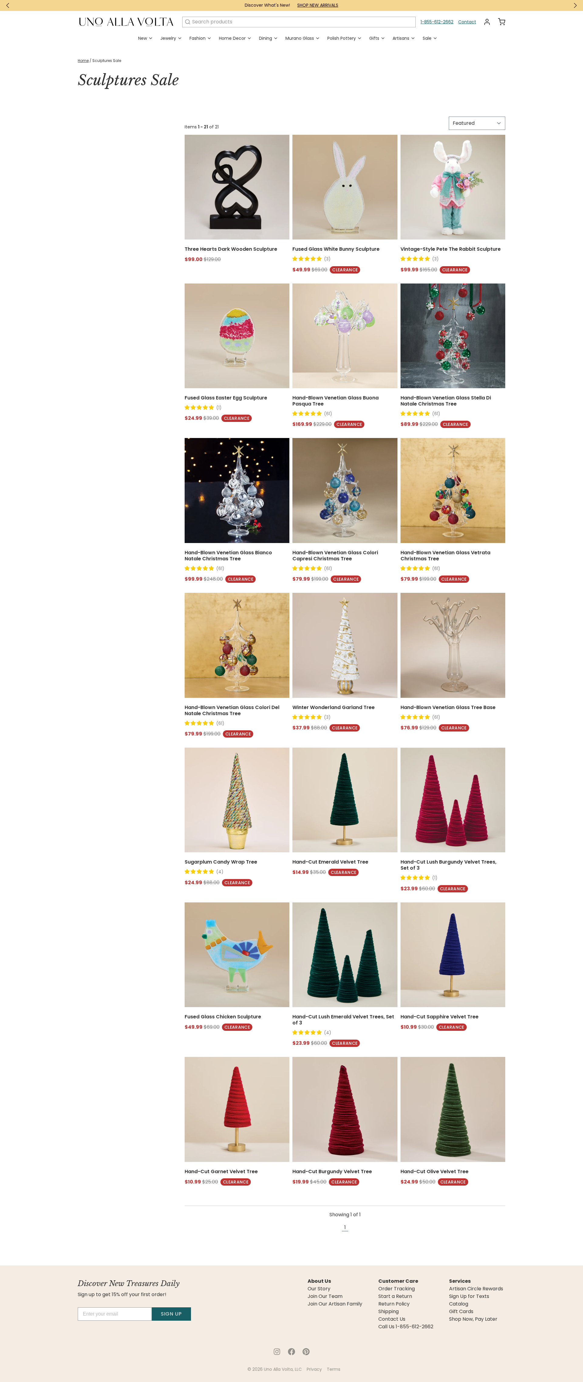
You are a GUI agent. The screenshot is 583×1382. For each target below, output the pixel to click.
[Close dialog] (147, 601)
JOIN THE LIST (367, 746)
